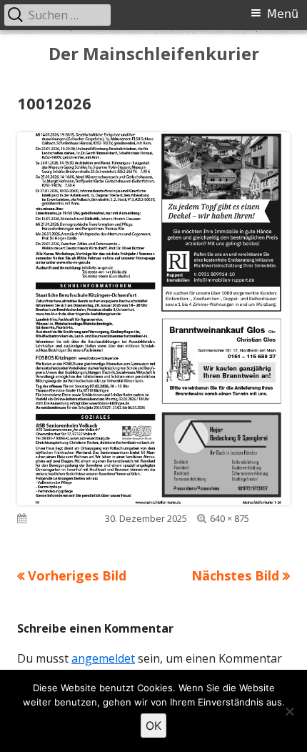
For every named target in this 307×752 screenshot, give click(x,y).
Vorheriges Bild (77, 575)
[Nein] (289, 711)
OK (153, 725)
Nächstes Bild (235, 575)
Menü (282, 14)
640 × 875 (229, 518)
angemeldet (103, 658)
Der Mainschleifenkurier (154, 54)
